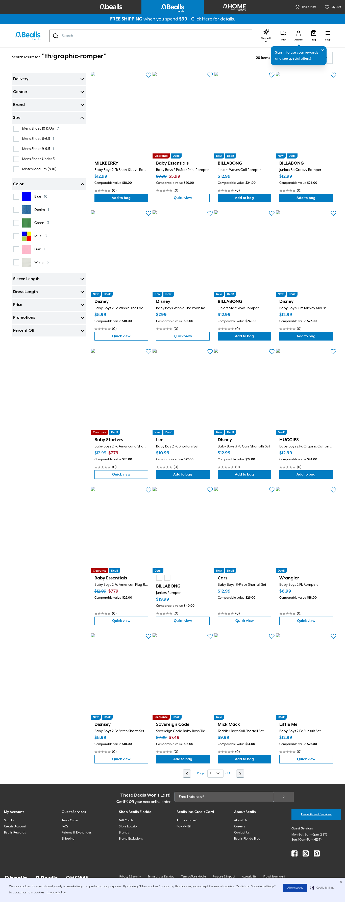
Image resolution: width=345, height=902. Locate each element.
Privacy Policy (56, 892)
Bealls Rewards (15, 833)
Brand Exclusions (131, 839)
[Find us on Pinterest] (317, 853)
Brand (19, 105)
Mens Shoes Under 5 (40, 159)
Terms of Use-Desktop (161, 876)
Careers (239, 826)
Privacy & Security (130, 876)
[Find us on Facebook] (294, 853)
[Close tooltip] (322, 50)
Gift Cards (126, 820)
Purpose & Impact (224, 876)
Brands (124, 833)
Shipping (68, 839)
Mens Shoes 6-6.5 (38, 139)
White (41, 262)
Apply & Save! (186, 820)
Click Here (201, 19)
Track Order (70, 820)
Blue (40, 196)
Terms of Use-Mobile (193, 876)
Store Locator (128, 826)
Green (41, 223)
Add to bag (130, 199)
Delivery (20, 79)
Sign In (9, 820)
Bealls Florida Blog (247, 839)
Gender (20, 92)
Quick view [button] (192, 199)
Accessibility (249, 876)
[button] (322, 888)
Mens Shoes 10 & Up (40, 128)
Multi (40, 236)
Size (16, 118)
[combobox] (151, 36)
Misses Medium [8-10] (41, 169)
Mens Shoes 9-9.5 (38, 149)
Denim (41, 210)
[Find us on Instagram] (306, 853)
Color (18, 184)
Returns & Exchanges (77, 833)
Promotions (24, 317)
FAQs (65, 826)
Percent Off (23, 330)
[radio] (159, 578)
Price (17, 305)
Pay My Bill (184, 826)
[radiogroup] (163, 578)
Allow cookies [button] (295, 887)
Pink (39, 249)
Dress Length (25, 292)
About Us (240, 820)
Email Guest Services (316, 814)
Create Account (15, 826)
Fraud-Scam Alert (274, 876)
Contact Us (242, 833)
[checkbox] (16, 129)
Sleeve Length (26, 279)
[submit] (284, 797)
